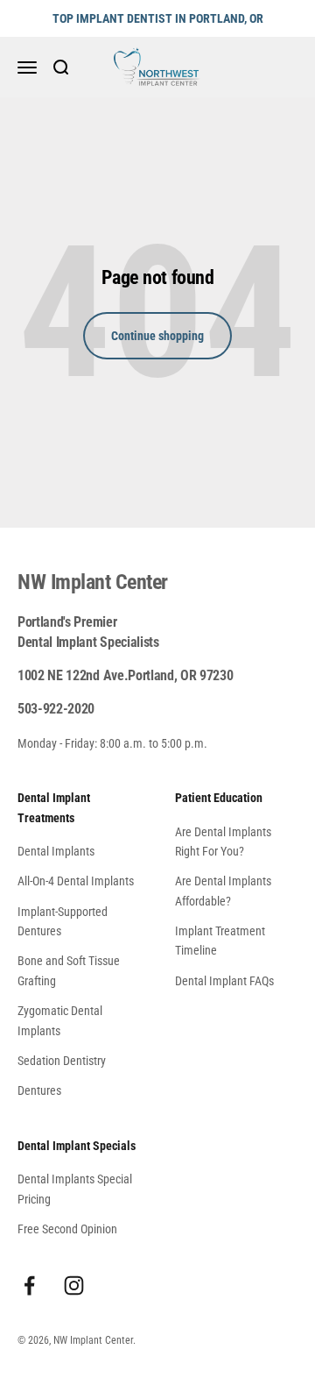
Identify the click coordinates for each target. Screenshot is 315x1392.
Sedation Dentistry (62, 1061)
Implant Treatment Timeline (220, 940)
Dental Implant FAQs (224, 981)
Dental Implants (56, 851)
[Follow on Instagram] (74, 1285)
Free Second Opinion (67, 1229)
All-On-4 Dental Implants (76, 881)
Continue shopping (157, 336)
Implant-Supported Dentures (63, 921)
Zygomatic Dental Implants (60, 1020)
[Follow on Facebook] (29, 1285)
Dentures (39, 1090)
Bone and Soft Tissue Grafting (69, 970)
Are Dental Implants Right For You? (223, 841)
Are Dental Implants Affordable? (223, 890)
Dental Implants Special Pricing (75, 1188)
